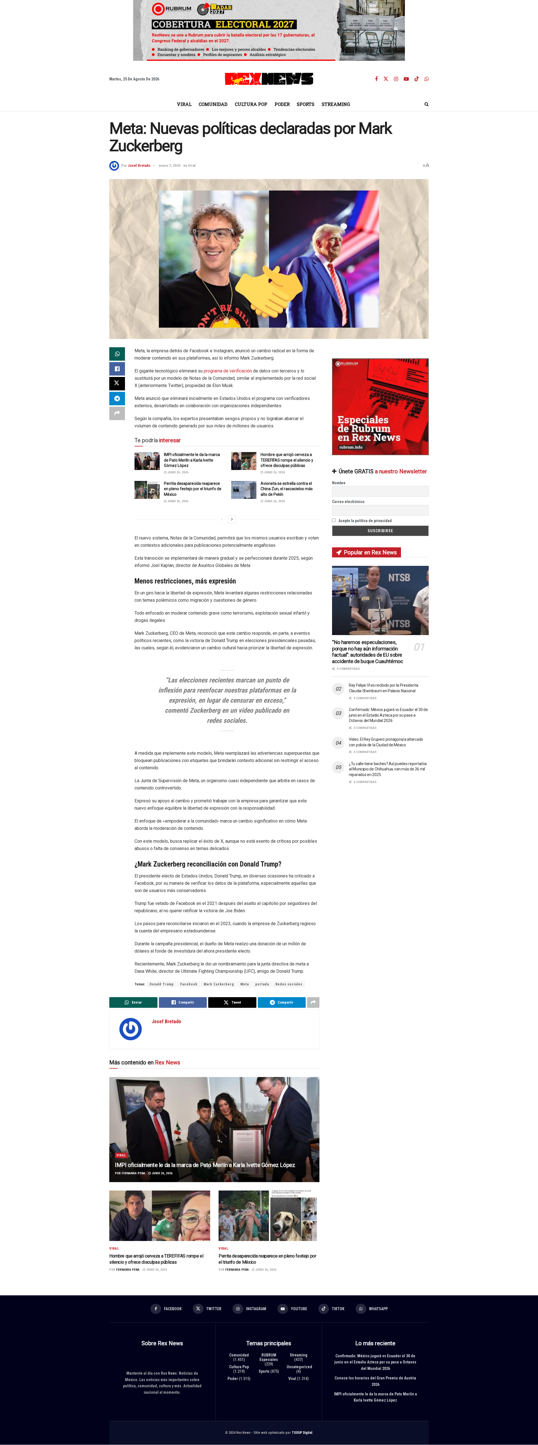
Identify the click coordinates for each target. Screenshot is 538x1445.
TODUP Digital (302, 1433)
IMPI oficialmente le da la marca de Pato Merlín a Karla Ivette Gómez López (192, 460)
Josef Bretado (139, 165)
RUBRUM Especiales (268, 1357)
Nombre (338, 483)
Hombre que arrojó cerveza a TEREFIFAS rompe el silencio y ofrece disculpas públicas (287, 460)
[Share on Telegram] (117, 398)
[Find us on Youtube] (406, 79)
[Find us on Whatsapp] (427, 79)
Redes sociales (288, 984)
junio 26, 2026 (177, 472)
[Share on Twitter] (117, 383)
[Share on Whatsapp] (117, 354)
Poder (282, 104)
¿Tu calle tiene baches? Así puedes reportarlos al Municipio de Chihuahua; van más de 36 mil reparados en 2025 (388, 769)
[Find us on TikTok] (416, 79)
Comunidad (213, 104)
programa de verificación (228, 371)
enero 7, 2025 (170, 165)
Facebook (188, 984)
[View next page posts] (232, 519)
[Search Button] (427, 104)
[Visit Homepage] (269, 79)
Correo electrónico (348, 501)
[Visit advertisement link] (269, 30)
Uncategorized (299, 1367)
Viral (184, 104)
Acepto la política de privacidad (365, 520)
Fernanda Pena (133, 1173)
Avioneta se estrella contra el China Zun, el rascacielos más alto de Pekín (287, 488)
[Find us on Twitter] (385, 79)
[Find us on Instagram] (396, 79)
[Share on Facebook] (117, 369)
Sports (305, 104)
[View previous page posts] (222, 519)
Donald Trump (162, 984)
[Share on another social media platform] (117, 413)
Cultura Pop (251, 104)
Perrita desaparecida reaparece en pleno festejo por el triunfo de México (192, 488)
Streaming (336, 104)
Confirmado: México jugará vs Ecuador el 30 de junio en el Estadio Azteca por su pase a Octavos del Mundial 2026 (388, 715)
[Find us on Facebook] (376, 79)
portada (262, 984)
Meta (244, 984)
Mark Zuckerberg (219, 984)
